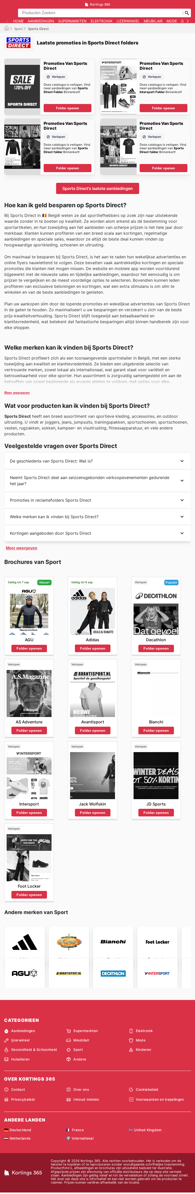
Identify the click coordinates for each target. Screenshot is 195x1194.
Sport (18, 29)
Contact (18, 1089)
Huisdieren (20, 1059)
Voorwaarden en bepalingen (160, 1099)
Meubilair (153, 21)
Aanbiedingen (41, 21)
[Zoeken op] (187, 13)
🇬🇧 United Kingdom (145, 1130)
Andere (79, 1059)
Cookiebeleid (147, 1089)
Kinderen (143, 1050)
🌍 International (79, 1138)
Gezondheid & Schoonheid (34, 1050)
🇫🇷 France (75, 1130)
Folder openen (67, 108)
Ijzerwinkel (128, 21)
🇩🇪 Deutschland (17, 1130)
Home (18, 21)
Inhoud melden (86, 1099)
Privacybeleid (23, 1099)
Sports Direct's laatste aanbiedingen (97, 188)
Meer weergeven (17, 393)
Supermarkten (72, 21)
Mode (172, 21)
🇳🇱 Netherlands (17, 1138)
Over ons (81, 1089)
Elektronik (101, 21)
